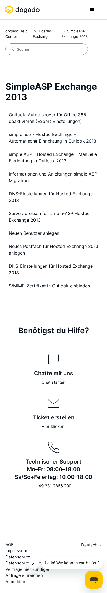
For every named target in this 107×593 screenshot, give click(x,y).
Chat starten (53, 382)
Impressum (16, 550)
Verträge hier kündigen (27, 569)
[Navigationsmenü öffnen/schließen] (92, 9)
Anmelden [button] (15, 581)
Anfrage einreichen (24, 575)
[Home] (23, 9)
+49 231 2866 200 (53, 485)
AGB (9, 544)
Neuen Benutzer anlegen (34, 233)
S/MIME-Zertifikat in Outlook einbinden (49, 286)
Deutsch (89, 544)
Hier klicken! (53, 426)
